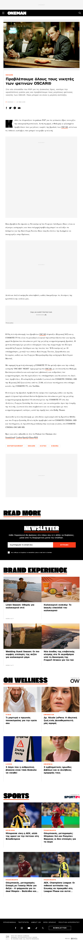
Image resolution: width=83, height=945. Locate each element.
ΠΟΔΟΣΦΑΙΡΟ (50, 830)
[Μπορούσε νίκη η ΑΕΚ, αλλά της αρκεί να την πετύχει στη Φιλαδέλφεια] (22, 815)
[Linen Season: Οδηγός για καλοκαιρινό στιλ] (22, 589)
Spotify (25, 437)
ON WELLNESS (25, 681)
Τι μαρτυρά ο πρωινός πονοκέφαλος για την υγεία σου (21, 720)
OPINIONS (10, 830)
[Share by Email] (19, 108)
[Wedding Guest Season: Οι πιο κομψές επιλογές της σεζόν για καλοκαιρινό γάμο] (22, 636)
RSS (36, 437)
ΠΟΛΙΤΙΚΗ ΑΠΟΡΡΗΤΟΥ (69, 922)
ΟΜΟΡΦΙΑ (48, 764)
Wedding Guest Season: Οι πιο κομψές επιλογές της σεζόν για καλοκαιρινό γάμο (22, 654)
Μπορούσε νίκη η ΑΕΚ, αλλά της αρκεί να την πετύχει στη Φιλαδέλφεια (22, 836)
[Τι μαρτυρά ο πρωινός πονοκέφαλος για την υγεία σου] (22, 699)
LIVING (9, 764)
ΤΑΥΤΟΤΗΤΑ (23, 922)
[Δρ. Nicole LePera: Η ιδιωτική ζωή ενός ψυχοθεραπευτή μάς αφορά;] (61, 699)
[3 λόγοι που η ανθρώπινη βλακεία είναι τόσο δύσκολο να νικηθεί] (22, 749)
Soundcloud (10, 437)
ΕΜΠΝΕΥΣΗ (49, 714)
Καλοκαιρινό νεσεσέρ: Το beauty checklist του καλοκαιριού (57, 608)
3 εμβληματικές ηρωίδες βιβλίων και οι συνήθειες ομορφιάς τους (58, 770)
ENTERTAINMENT (15, 446)
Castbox (19, 437)
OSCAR (64, 127)
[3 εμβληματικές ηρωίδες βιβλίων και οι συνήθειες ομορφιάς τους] (61, 749)
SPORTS (16, 796)
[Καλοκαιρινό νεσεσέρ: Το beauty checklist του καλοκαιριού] (61, 589)
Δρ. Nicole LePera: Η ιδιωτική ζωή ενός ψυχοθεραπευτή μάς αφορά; (60, 720)
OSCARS (9, 75)
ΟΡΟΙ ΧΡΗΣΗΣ (49, 922)
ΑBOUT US (36, 922)
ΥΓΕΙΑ (8, 714)
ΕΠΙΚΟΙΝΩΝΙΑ (9, 922)
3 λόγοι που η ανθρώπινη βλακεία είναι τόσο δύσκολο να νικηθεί (21, 770)
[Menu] (3, 13)
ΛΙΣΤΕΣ (43, 446)
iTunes (31, 437)
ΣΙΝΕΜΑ (55, 446)
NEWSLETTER (60, 928)
